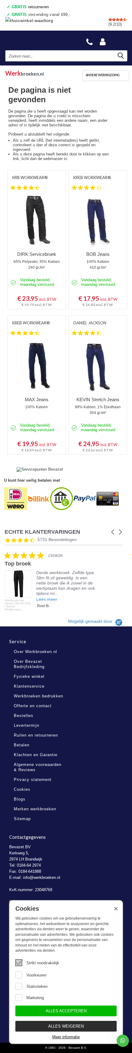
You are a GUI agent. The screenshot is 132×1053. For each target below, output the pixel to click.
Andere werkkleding (103, 75)
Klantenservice (29, 686)
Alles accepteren (66, 1011)
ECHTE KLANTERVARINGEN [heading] (42, 532)
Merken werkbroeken (35, 809)
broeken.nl (24, 72)
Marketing (35, 997)
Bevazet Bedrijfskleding (34, 40)
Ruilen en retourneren (36, 735)
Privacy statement (33, 779)
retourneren (30, 7)
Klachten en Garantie (35, 754)
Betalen (21, 745)
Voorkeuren (36, 975)
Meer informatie (66, 1037)
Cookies (22, 789)
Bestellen (23, 715)
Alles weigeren (66, 1026)
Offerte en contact (33, 706)
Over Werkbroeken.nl (35, 651)
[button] (113, 532)
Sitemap (22, 818)
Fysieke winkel (29, 676)
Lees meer (46, 599)
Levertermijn (26, 725)
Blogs (19, 799)
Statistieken (37, 986)
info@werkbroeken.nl (41, 877)
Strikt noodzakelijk (42, 963)
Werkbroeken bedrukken (38, 696)
